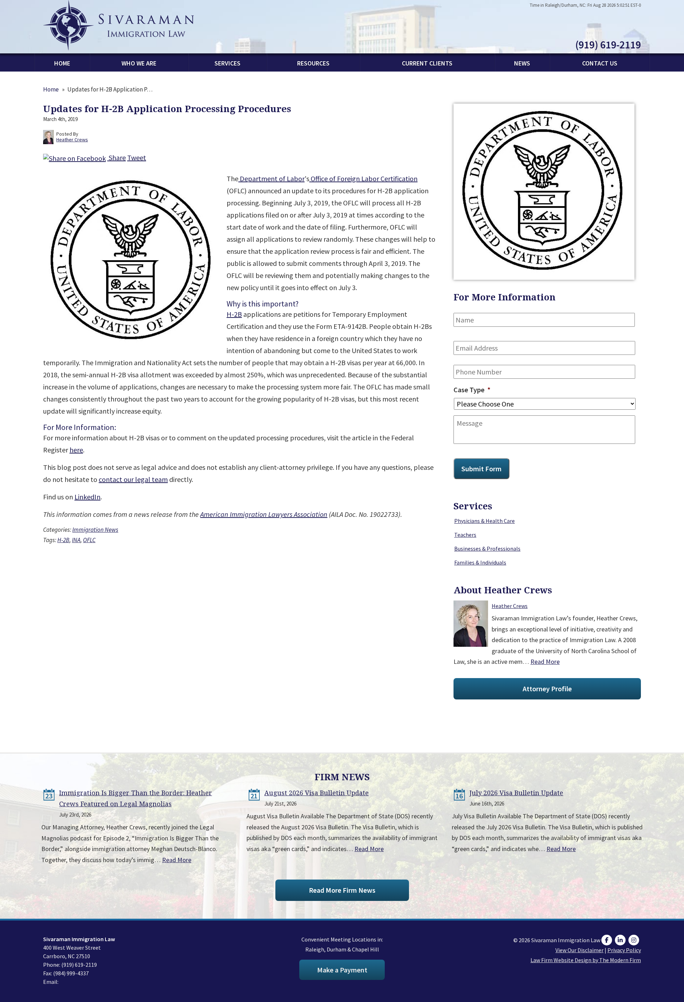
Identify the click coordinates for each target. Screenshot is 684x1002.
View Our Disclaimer (579, 950)
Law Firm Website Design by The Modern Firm (585, 960)
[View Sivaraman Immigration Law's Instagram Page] (634, 940)
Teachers (465, 534)
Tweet (136, 157)
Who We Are (138, 63)
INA (76, 540)
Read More (545, 661)
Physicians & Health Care (484, 520)
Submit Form (481, 468)
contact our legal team (133, 479)
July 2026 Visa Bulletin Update (516, 792)
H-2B (234, 314)
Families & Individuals (480, 562)
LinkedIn (87, 496)
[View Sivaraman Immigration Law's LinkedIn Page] (621, 940)
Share (116, 157)
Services (227, 63)
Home (62, 63)
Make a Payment (342, 969)
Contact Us (599, 63)
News (522, 63)
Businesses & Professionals (487, 548)
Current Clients (427, 63)
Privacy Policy (624, 950)
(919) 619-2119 (608, 44)
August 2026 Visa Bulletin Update (316, 792)
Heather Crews (510, 605)
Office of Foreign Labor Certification (363, 178)
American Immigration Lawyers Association (263, 514)
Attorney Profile (547, 688)
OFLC (89, 540)
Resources (313, 63)
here (76, 449)
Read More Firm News (342, 890)
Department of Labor (271, 178)
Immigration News (95, 530)
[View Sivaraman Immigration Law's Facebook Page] (607, 940)
